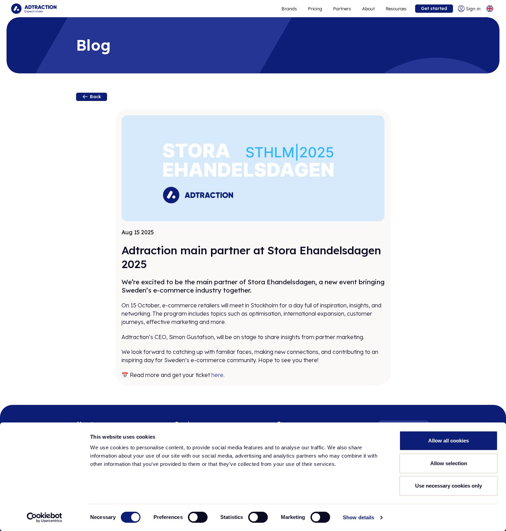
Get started (434, 8)
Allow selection (448, 463)
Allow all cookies (448, 440)
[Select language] (490, 8)
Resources (396, 8)
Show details (358, 517)
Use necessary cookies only (448, 486)
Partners (342, 8)
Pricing (315, 8)
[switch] (198, 517)
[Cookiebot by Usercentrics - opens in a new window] (44, 517)
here (217, 374)
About (368, 8)
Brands (289, 8)
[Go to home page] (33, 8)
